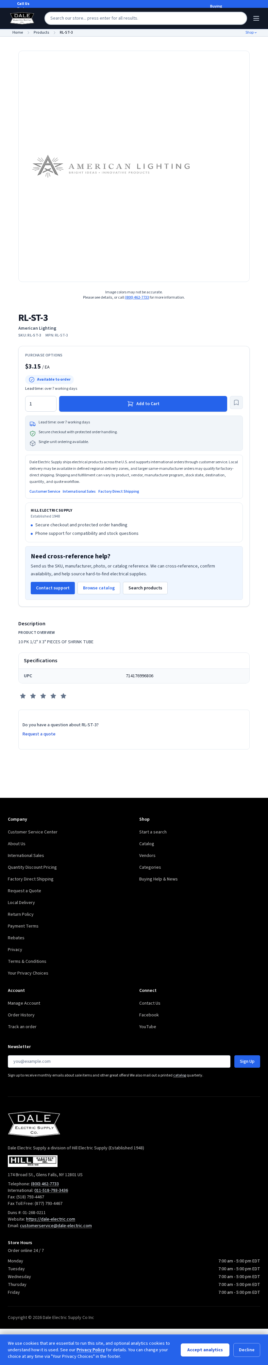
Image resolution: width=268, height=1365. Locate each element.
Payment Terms (23, 926)
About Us (16, 844)
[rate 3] (43, 696)
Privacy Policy (90, 1350)
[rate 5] (63, 696)
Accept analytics (205, 1350)
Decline (247, 1350)
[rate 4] (53, 696)
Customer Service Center (33, 832)
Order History (21, 1015)
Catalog (146, 844)
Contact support (53, 588)
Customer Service (44, 491)
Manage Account (24, 1003)
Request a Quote (24, 891)
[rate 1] (22, 696)
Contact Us (149, 1003)
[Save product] (236, 402)
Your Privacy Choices (28, 973)
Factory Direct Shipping (118, 491)
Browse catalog (99, 588)
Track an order (22, 1027)
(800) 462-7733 (137, 297)
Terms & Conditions (27, 961)
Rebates (16, 938)
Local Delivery (21, 902)
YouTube (147, 1027)
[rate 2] (33, 696)
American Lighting (37, 328)
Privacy (15, 949)
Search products (145, 588)
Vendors (147, 855)
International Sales (79, 491)
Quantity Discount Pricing (32, 867)
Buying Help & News (158, 879)
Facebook (149, 1015)
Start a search (153, 832)
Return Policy (21, 914)
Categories (150, 867)
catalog (179, 1075)
